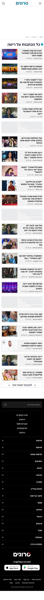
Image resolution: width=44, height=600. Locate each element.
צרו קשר (26, 579)
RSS (11, 583)
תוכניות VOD (22, 424)
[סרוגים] (22, 555)
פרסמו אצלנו (36, 579)
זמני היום (17, 579)
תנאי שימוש (7, 579)
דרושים (22, 419)
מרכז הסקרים (22, 415)
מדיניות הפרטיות (28, 583)
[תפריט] (40, 3)
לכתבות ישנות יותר (22, 385)
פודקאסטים (22, 428)
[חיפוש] (3, 3)
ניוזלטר (22, 432)
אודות (17, 583)
